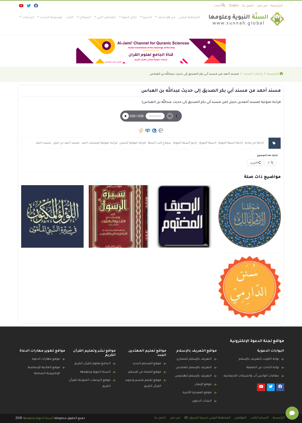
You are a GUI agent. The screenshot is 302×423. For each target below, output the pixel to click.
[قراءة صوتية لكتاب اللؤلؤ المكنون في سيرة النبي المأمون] (52, 216)
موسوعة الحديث (51, 17)
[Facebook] (35, 7)
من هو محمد (166, 17)
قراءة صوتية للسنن (132, 143)
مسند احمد (43, 143)
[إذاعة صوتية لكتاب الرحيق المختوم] (184, 216)
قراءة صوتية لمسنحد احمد (99, 143)
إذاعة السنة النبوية (230, 143)
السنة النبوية (207, 143)
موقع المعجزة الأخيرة (197, 392)
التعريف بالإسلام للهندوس (193, 376)
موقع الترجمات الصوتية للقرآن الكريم (90, 383)
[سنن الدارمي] (249, 287)
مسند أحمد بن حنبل (66, 143)
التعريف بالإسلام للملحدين (194, 367)
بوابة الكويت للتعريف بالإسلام (259, 359)
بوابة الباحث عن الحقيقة (262, 367)
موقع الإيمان (203, 384)
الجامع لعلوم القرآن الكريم (92, 363)
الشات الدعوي (202, 401)
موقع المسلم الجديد (147, 363)
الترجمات (28, 17)
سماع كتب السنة (159, 143)
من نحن (262, 6)
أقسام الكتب (259, 418)
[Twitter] (28, 7)
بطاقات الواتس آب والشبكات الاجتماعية (251, 376)
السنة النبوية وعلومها (95, 372)
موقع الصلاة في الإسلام (144, 372)
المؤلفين (240, 418)
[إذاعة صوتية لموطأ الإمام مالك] (249, 216)
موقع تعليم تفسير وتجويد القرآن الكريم (143, 383)
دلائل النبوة (129, 17)
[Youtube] (21, 7)
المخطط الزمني (189, 17)
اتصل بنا (248, 6)
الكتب (70, 17)
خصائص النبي (106, 17)
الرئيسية (276, 6)
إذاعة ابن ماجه (254, 143)
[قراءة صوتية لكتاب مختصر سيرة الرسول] (118, 216)
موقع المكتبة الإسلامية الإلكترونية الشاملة (44, 370)
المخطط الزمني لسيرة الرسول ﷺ (207, 418)
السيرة (147, 17)
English (234, 6)
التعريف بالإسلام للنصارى (194, 359)
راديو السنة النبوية (185, 143)
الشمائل (85, 17)
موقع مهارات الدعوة (46, 359)
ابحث (218, 6)
